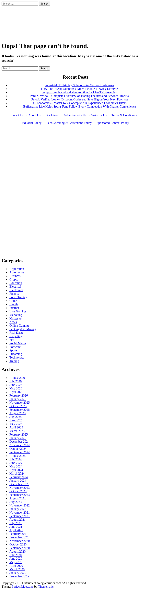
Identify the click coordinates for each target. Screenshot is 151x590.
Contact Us (16, 115)
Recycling (15, 336)
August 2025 (17, 413)
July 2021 (15, 523)
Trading (14, 361)
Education (15, 283)
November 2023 (19, 487)
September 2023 (19, 494)
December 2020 (19, 537)
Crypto (13, 279)
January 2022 (17, 509)
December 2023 (19, 484)
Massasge (15, 318)
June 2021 (15, 526)
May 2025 (15, 424)
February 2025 (18, 434)
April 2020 (16, 565)
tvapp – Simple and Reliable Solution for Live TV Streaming (79, 92)
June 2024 (15, 463)
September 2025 (19, 409)
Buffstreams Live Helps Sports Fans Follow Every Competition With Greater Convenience (79, 106)
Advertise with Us (75, 115)
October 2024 (18, 448)
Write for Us (99, 115)
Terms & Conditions (124, 115)
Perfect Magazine (23, 586)
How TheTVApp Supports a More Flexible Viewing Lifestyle (79, 88)
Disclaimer (52, 115)
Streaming (15, 354)
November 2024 (19, 445)
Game (13, 300)
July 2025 (15, 416)
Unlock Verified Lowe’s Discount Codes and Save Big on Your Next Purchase (79, 99)
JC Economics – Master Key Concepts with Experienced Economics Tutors (79, 103)
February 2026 (18, 395)
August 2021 (17, 519)
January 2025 (17, 438)
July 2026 (15, 381)
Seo (11, 339)
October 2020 (18, 544)
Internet (14, 307)
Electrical (15, 286)
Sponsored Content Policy (113, 123)
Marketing (15, 315)
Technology (16, 357)
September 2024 (19, 452)
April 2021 (16, 530)
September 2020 (19, 548)
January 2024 (17, 480)
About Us (34, 115)
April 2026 (16, 392)
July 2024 (15, 459)
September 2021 (19, 516)
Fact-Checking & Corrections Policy (69, 123)
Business (14, 276)
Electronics (16, 290)
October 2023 (18, 491)
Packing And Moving (22, 329)
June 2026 (15, 385)
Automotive (16, 272)
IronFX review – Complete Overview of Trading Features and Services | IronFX (79, 96)
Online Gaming (19, 325)
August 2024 (17, 455)
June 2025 (15, 420)
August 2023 (17, 498)
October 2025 (18, 406)
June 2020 (15, 558)
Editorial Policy (31, 123)
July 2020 (15, 555)
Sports (13, 350)
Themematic (45, 586)
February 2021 (18, 533)
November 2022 (19, 505)
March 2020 (17, 569)
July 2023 (15, 502)
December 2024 (19, 441)
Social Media (17, 343)
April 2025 (16, 427)
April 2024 (16, 470)
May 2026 (15, 388)
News (13, 322)
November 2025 (19, 402)
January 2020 (17, 572)
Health (13, 304)
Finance (14, 293)
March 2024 (17, 473)
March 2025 (17, 431)
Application (16, 268)
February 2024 (18, 477)
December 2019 (19, 576)
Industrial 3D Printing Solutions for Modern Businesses (79, 85)
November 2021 (19, 512)
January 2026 (17, 399)
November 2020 (19, 541)
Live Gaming (17, 311)
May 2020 (15, 562)
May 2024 (15, 466)
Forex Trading (18, 297)
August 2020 (17, 551)
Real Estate (16, 332)
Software (15, 346)
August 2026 (17, 377)
